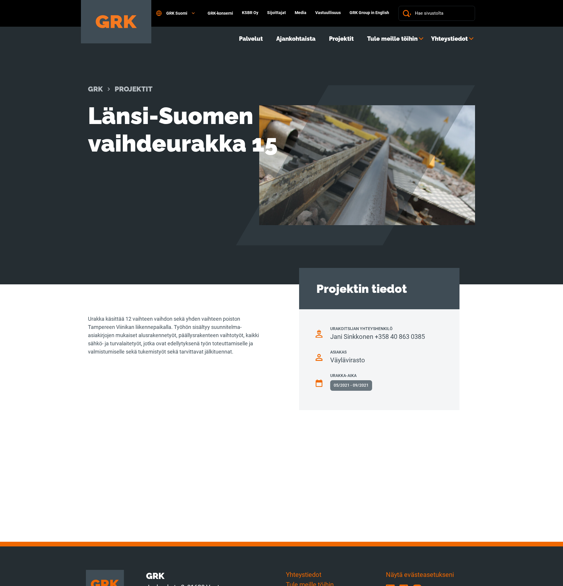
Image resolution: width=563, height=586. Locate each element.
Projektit (341, 39)
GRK (95, 89)
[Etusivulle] (116, 21)
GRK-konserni (220, 13)
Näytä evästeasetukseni (420, 574)
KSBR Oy (250, 12)
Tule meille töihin (392, 39)
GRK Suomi (176, 13)
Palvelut (251, 39)
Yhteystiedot (449, 39)
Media (300, 12)
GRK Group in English (369, 12)
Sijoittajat (276, 12)
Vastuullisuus (328, 12)
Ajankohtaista (296, 39)
